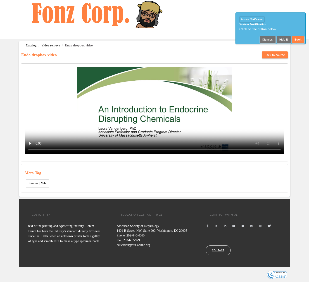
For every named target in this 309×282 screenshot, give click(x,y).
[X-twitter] (216, 226)
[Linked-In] (225, 226)
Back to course (275, 55)
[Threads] (260, 226)
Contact (218, 250)
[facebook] (207, 226)
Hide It (283, 39)
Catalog (31, 45)
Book (298, 39)
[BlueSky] (269, 226)
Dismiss (267, 39)
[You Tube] (234, 226)
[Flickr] (243, 226)
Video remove (50, 45)
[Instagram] (251, 226)
